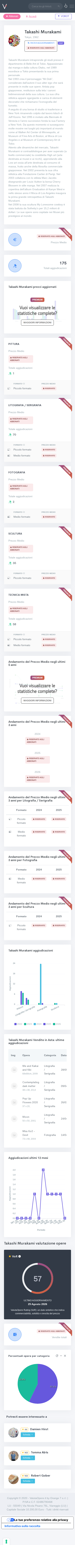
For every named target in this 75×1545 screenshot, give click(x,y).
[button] (66, 6)
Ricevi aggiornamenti (42, 43)
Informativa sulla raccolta (22, 1526)
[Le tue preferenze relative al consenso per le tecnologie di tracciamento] (6, 1541)
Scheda (27, 1434)
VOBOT (64, 16)
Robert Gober (40, 1475)
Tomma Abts (39, 1452)
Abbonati (13, 16)
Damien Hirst (39, 1429)
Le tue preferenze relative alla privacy (41, 1520)
